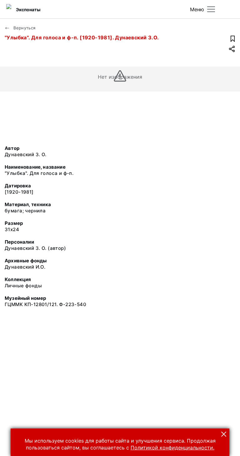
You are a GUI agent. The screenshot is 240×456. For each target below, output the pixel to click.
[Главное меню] (211, 9)
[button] (223, 434)
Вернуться (24, 27)
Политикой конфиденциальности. (172, 447)
